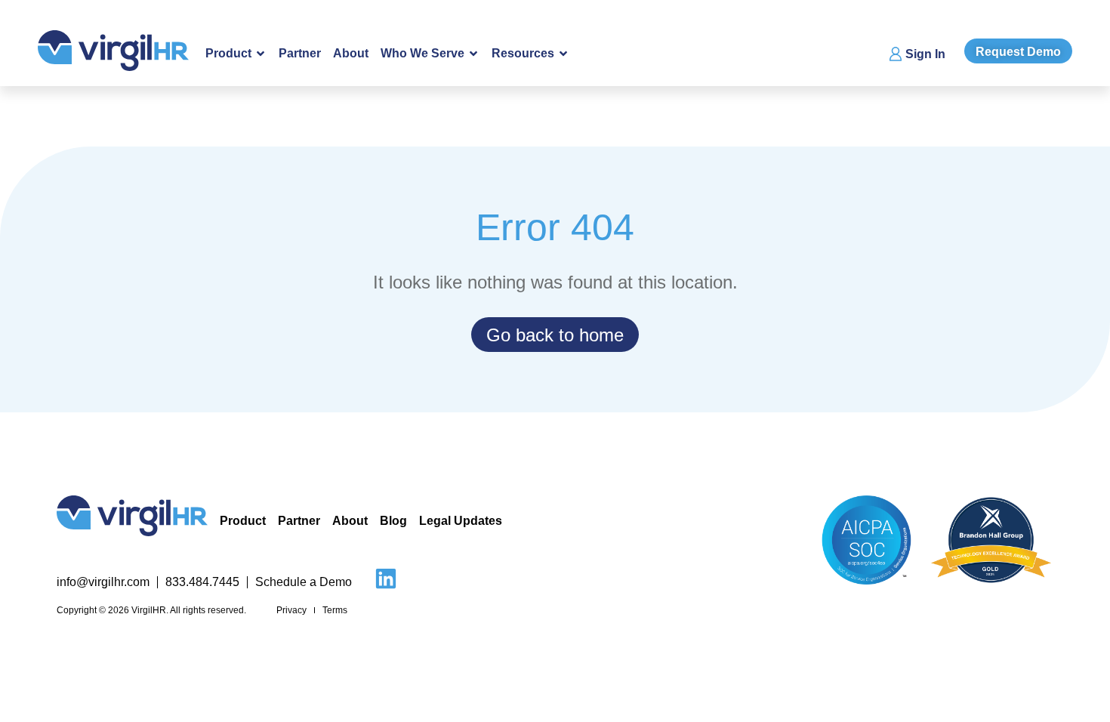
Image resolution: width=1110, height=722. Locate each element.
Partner (300, 53)
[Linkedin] (386, 578)
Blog (393, 520)
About (350, 53)
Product (243, 520)
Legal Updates (460, 520)
